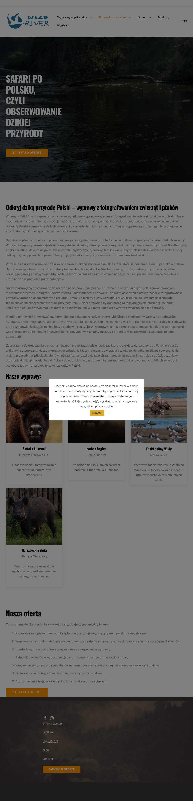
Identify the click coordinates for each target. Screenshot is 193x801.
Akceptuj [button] (97, 412)
